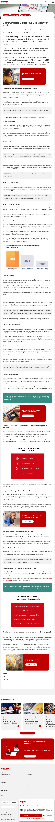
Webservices (4, 793)
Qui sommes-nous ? (5, 785)
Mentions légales (5, 812)
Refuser (36, 815)
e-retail (14, 190)
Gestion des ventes (25, 15)
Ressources (4, 790)
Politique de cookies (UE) (6, 816)
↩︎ (7, 677)
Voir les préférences (47, 815)
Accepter (25, 815)
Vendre (3, 772)
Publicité (5, 802)
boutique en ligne (23, 95)
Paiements (30, 777)
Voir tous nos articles (27, 733)
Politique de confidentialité (40, 818)
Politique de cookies (31, 818)
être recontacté (28, 521)
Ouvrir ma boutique (5, 774)
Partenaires (3, 777)
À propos (3, 782)
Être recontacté (28, 78)
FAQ (28, 793)
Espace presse (31, 785)
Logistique (6, 15)
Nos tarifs (30, 774)
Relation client (14, 15)
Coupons (14, 802)
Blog (2, 795)
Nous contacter (30, 756)
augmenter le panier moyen (29, 320)
